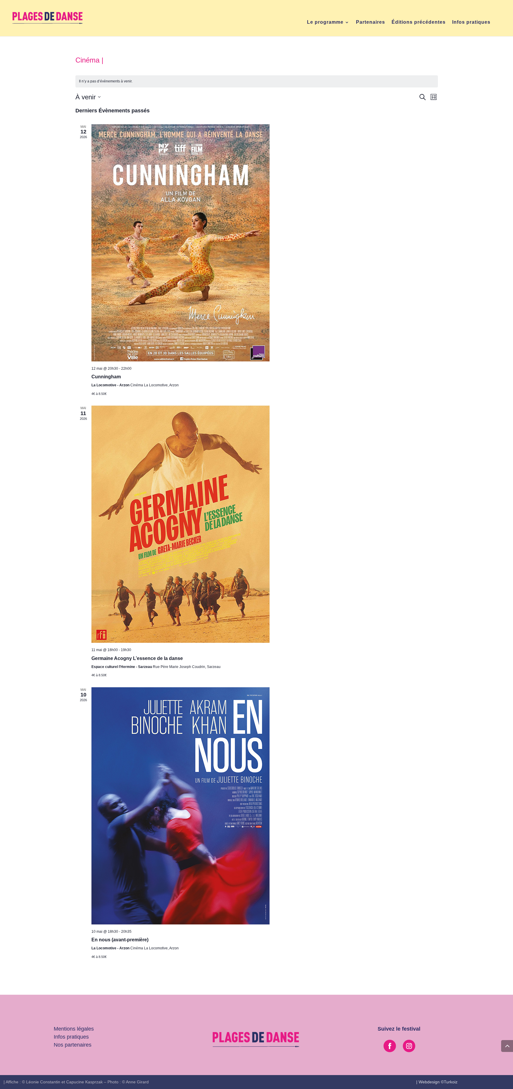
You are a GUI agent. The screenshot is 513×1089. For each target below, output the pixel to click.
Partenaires (370, 22)
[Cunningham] (264, 242)
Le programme (325, 22)
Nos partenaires (72, 1045)
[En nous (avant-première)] (264, 805)
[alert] (256, 81)
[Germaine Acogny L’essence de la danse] (264, 524)
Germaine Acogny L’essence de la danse (137, 658)
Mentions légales (74, 1029)
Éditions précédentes (419, 22)
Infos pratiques (471, 22)
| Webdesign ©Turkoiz (436, 1082)
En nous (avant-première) (119, 939)
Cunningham (106, 376)
